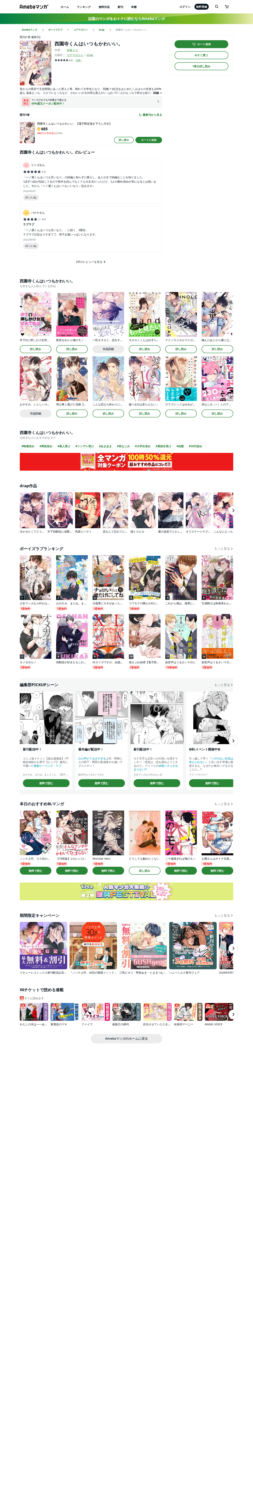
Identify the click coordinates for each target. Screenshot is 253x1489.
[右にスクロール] (233, 510)
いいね (32, 197)
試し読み (124, 140)
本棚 (134, 7)
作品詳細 (108, 349)
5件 (78, 60)
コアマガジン (75, 55)
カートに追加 (149, 140)
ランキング (84, 7)
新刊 (120, 7)
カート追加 (204, 44)
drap (90, 55)
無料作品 (104, 7)
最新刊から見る (152, 115)
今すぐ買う (201, 55)
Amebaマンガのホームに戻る (126, 1038)
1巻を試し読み (201, 66)
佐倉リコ (72, 50)
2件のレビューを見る (89, 262)
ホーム (65, 7)
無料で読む (46, 783)
